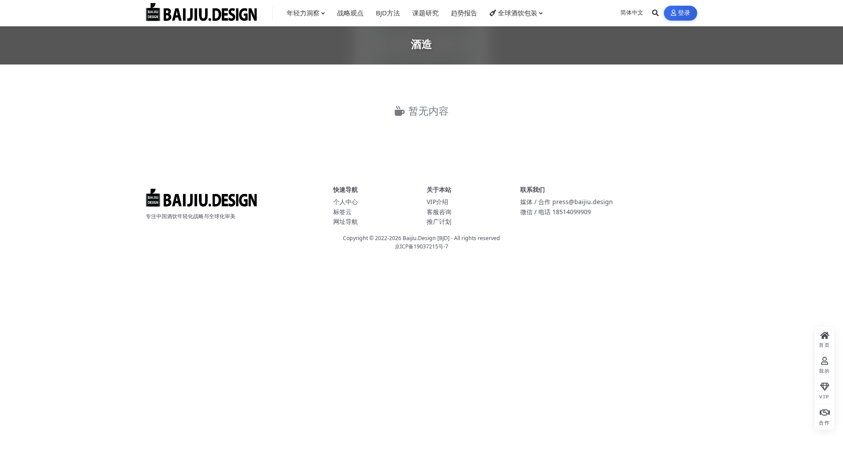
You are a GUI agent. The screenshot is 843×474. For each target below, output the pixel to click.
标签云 (342, 212)
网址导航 (345, 221)
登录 (684, 13)
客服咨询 (439, 212)
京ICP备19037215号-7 (421, 246)
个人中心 (345, 202)
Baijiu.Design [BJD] (426, 238)
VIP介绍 (437, 202)
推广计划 (439, 221)
